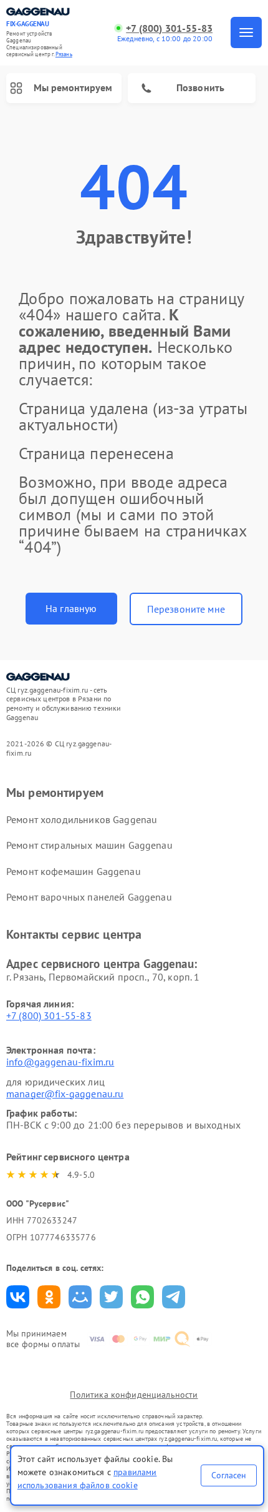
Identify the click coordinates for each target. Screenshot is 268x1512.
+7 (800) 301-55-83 (169, 28)
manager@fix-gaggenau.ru (64, 1093)
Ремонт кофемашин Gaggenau (73, 871)
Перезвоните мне (186, 609)
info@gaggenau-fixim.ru (60, 1061)
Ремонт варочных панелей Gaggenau (89, 897)
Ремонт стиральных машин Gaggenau (89, 845)
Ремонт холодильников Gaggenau (81, 819)
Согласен (228, 1475)
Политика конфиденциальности (134, 1394)
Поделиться (17, 1296)
